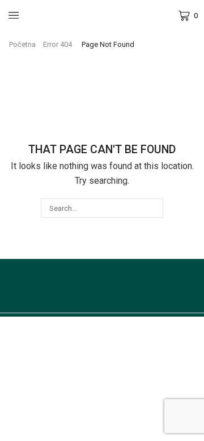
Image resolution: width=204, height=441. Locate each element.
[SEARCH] (153, 208)
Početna (22, 44)
